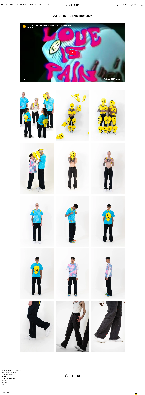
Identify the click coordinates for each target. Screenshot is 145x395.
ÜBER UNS (42, 4)
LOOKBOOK (32, 4)
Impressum (5, 377)
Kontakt (4, 381)
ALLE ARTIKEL (10, 4)
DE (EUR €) (124, 5)
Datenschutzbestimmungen (11, 371)
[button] (139, 394)
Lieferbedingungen (8, 375)
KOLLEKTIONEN (21, 4)
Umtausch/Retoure (8, 379)
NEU (2, 4)
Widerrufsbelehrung (9, 373)
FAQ (49, 4)
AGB (3, 385)
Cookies (4, 383)
